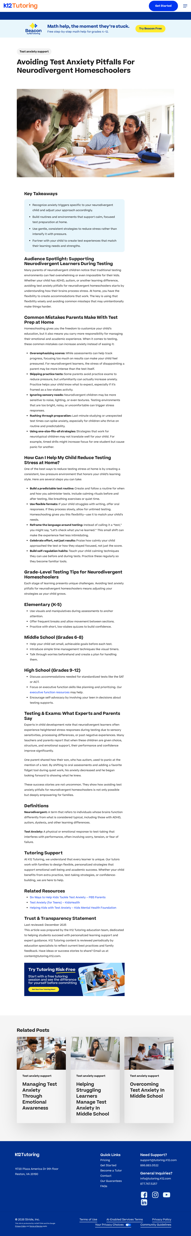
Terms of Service (36, 1226)
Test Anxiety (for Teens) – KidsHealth (55, 903)
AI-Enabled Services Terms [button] (125, 1219)
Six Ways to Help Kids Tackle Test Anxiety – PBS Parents (68, 897)
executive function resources (50, 692)
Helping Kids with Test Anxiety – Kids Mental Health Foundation (73, 908)
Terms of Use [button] (88, 1219)
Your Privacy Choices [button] (109, 1225)
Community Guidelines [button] (155, 1225)
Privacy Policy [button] (161, 1219)
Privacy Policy (20, 1226)
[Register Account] (74, 979)
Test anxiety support (34, 52)
